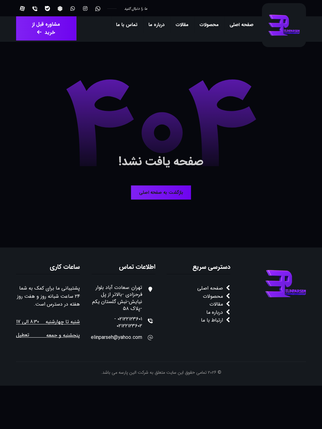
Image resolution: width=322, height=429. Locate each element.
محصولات (213, 296)
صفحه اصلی (210, 288)
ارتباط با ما (212, 320)
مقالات (216, 304)
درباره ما (214, 312)
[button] (97, 8)
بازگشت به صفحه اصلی (161, 192)
